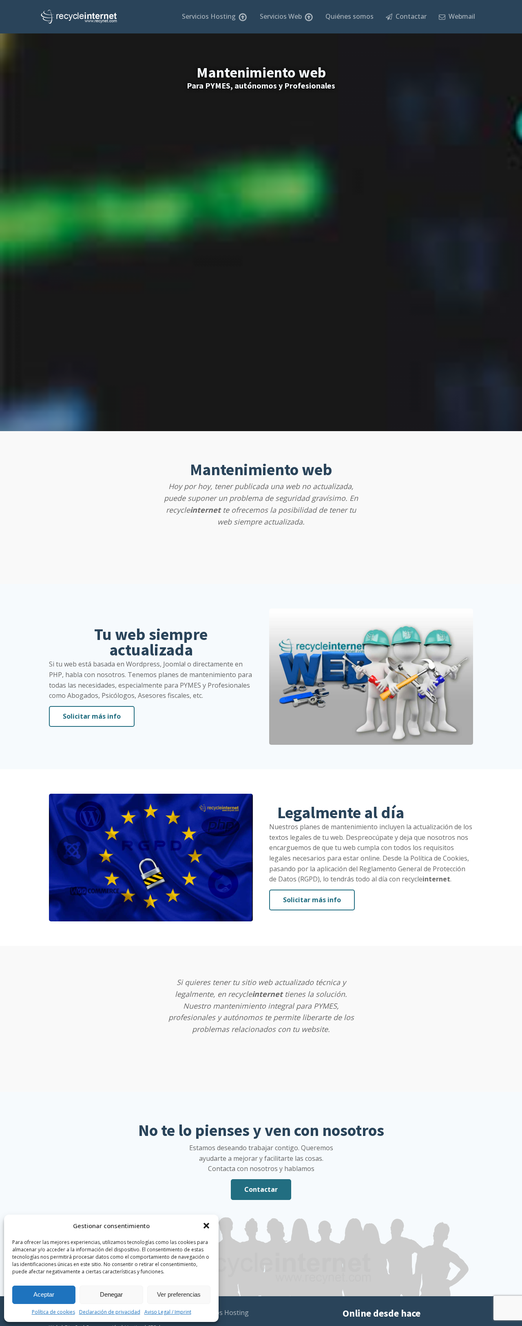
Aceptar (43, 1294)
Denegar (111, 1294)
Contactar (409, 16)
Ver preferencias (179, 1294)
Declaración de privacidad (109, 1311)
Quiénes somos (349, 16)
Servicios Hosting (209, 16)
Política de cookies (53, 1311)
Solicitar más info (92, 716)
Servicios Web (281, 16)
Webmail (460, 16)
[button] (206, 1226)
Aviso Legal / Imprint (167, 1311)
